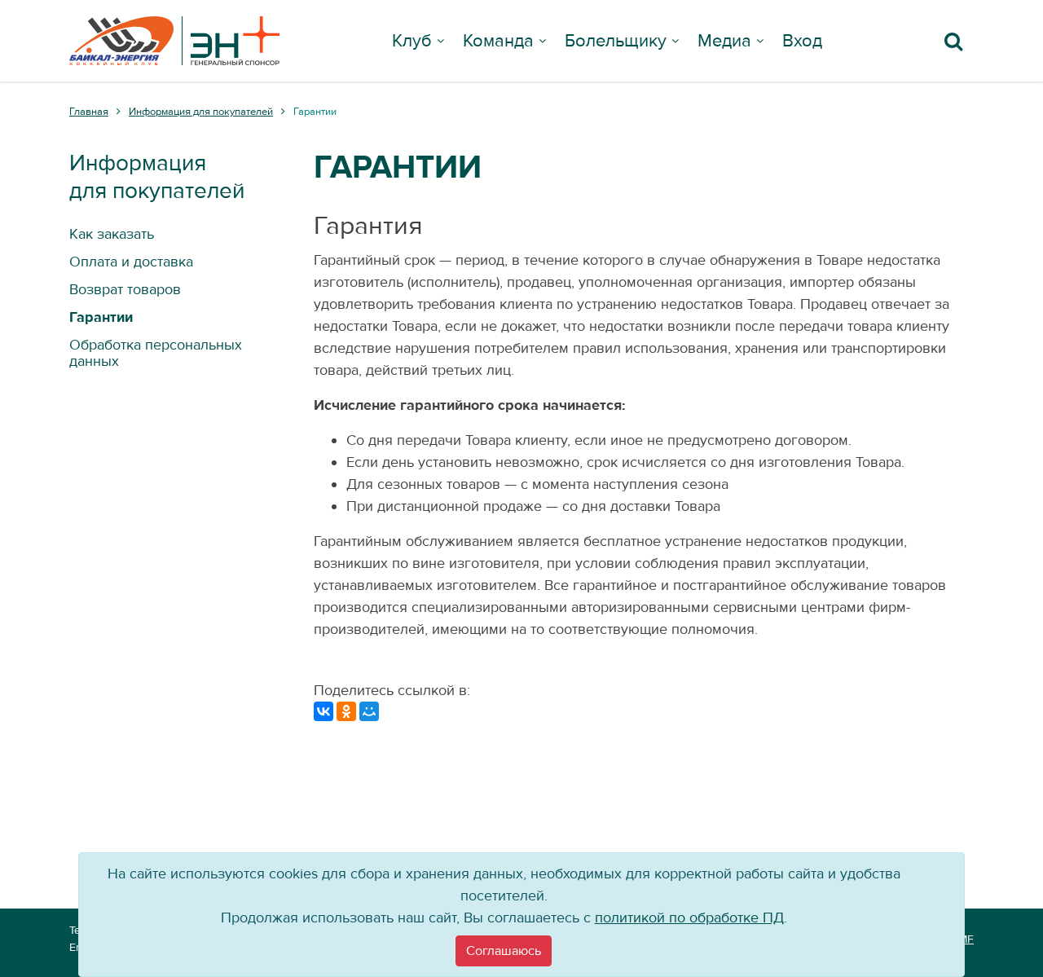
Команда (498, 40)
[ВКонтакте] (323, 711)
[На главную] (174, 40)
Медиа (724, 40)
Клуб (412, 40)
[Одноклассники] (346, 711)
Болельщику (616, 40)
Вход (802, 40)
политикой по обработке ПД (689, 918)
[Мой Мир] (369, 711)
